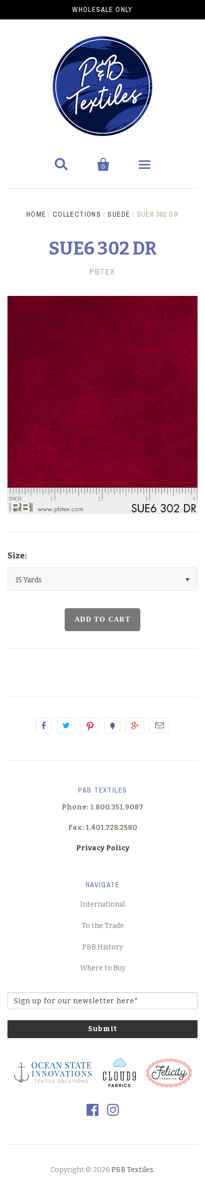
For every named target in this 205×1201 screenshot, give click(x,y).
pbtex (102, 271)
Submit (102, 1029)
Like (44, 725)
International (102, 904)
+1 (134, 725)
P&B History (102, 947)
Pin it (90, 725)
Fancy (112, 725)
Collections (77, 214)
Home (36, 214)
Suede (118, 214)
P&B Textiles (132, 1170)
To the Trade (103, 926)
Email (159, 725)
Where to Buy (102, 968)
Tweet (66, 725)
